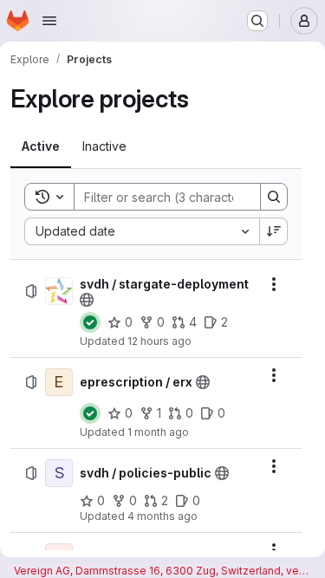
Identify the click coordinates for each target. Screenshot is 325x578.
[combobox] (141, 231)
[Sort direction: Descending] (274, 231)
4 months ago (162, 516)
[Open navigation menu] (49, 21)
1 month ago (158, 431)
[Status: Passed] (90, 322)
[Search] (274, 197)
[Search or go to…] (257, 20)
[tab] (40, 146)
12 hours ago (159, 340)
